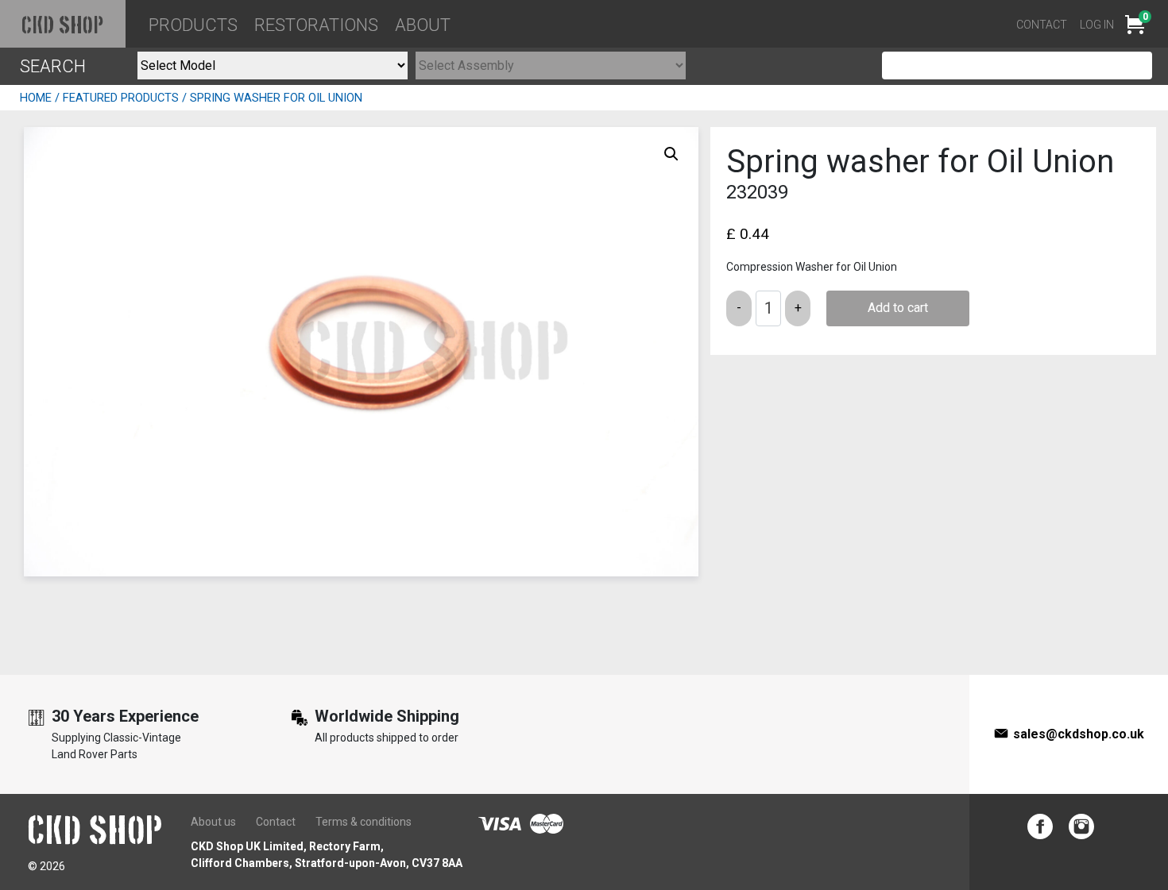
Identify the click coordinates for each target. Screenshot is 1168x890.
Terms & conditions (363, 821)
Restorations (316, 25)
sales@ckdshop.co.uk (1078, 734)
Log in (1097, 24)
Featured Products (121, 98)
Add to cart (898, 307)
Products (193, 25)
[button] (671, 154)
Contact (1041, 24)
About (423, 25)
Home (36, 98)
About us (213, 821)
